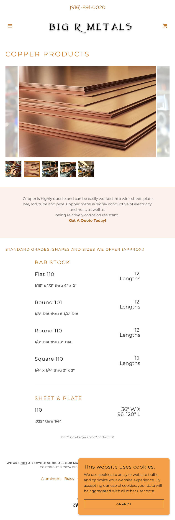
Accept (123, 503)
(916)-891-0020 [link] (88, 7)
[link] (87, 26)
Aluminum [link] (51, 479)
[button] (17, 25)
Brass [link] (69, 479)
